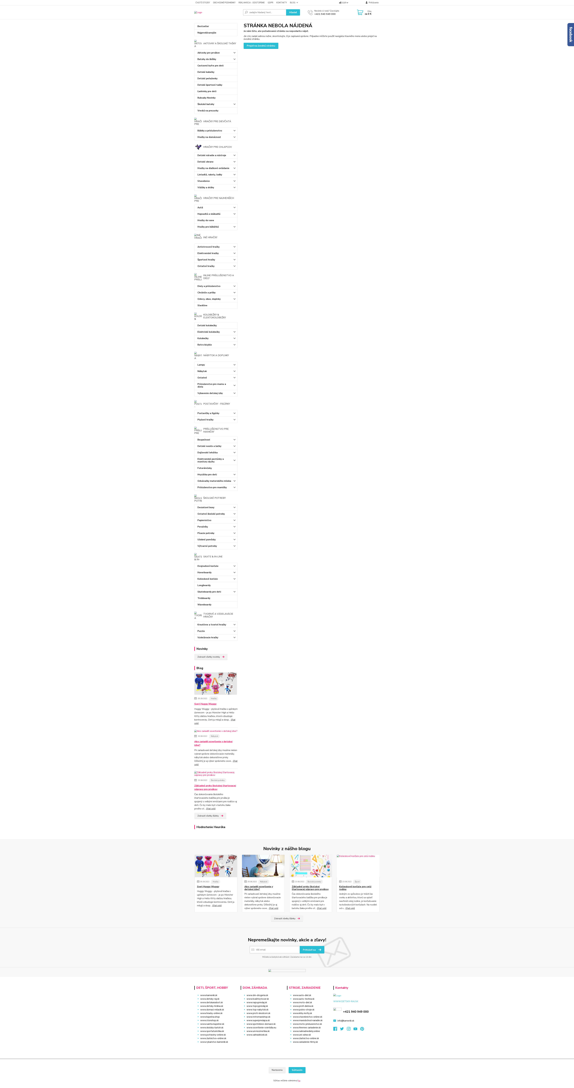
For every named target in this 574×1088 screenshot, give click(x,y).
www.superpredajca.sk (258, 1020)
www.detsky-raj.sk (209, 998)
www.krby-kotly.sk (302, 1013)
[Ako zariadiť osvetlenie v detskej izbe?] (215, 731)
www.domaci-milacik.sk (212, 1009)
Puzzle (201, 631)
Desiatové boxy (205, 507)
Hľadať (293, 12)
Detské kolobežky (207, 325)
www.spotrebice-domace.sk (261, 1024)
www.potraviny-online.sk (213, 1034)
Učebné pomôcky (206, 539)
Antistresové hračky (208, 246)
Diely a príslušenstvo (208, 286)
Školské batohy (205, 104)
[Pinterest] (362, 1029)
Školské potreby (218, 780)
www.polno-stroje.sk (303, 1009)
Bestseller (203, 26)
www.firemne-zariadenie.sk (307, 1027)
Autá (200, 207)
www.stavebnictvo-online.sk (307, 1016)
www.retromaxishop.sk (258, 1016)
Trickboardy (203, 598)
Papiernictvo (204, 520)
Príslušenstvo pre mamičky (212, 487)
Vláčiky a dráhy (205, 187)
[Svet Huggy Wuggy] (215, 684)
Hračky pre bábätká (208, 226)
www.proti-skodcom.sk (258, 1013)
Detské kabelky (205, 72)
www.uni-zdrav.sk (302, 1034)
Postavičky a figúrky (208, 413)
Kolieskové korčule (207, 578)
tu (299, 1080)
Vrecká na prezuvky (207, 110)
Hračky (214, 698)
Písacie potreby (205, 533)
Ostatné (202, 377)
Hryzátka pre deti (207, 474)
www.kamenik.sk (208, 995)
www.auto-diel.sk (302, 995)
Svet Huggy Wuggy (205, 704)
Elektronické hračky (208, 253)
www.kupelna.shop (210, 1016)
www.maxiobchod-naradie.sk (307, 1020)
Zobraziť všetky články (208, 815)
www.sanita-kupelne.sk (212, 1024)
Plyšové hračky (205, 419)
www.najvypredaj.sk (257, 1002)
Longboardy (204, 585)
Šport (357, 881)
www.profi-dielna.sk (303, 1006)
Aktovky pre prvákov (208, 52)
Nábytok (202, 371)
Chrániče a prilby (206, 292)
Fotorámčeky (204, 468)
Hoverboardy (204, 572)
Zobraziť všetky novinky (208, 656)
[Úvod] (217, 12)
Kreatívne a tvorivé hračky (211, 624)
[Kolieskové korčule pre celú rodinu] (358, 866)
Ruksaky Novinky (206, 97)
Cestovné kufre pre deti (210, 65)
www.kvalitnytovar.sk (258, 998)
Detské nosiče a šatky (209, 446)
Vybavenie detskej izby (210, 393)
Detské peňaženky (207, 78)
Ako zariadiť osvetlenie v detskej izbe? (213, 743)
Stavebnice (203, 181)
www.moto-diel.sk (302, 1002)
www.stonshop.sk (209, 1020)
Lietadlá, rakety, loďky (209, 174)
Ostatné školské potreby (211, 513)
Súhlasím (297, 1070)
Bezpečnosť (203, 439)
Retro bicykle (204, 344)
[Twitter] (343, 1029)
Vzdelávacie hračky (207, 637)
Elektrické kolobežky (208, 331)
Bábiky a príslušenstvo (209, 130)
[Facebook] (336, 1029)
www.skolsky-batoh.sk (211, 1027)
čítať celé (211, 808)
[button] (262, 1041)
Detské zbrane (205, 161)
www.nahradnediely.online (306, 1031)
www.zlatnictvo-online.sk (213, 1038)
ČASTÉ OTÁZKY (203, 2)
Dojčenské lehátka (207, 452)
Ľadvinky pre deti (206, 91)
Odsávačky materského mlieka (214, 480)
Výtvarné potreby (207, 546)
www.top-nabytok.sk (257, 1009)
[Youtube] (357, 1029)
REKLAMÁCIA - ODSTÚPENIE (252, 2)
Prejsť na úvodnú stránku (261, 45)
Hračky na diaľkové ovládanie (213, 168)
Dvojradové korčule (207, 566)
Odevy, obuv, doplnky (209, 299)
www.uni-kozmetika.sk (258, 1031)
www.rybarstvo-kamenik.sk (214, 1041)
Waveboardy (204, 604)
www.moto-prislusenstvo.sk (307, 1024)
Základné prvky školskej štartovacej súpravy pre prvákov (215, 787)
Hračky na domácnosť (209, 137)
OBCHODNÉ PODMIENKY (224, 2)
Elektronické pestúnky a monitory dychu (210, 460)
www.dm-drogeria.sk (257, 995)
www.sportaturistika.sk (212, 1031)
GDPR (270, 2)
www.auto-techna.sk (303, 998)
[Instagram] (350, 1029)
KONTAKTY (281, 2)
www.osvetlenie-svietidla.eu (261, 1027)
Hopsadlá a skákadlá (208, 213)
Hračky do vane (205, 220)
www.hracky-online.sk (211, 1013)
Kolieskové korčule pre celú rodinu (355, 888)
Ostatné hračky (206, 266)
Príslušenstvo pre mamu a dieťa (211, 385)
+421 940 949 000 (325, 14)
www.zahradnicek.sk (257, 1034)
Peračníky (202, 526)
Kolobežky (203, 338)
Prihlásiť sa (309, 949)
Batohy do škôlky (206, 59)
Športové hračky (206, 259)
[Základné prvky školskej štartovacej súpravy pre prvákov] (216, 774)
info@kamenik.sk (346, 1020)
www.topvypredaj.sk (257, 1006)
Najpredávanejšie (206, 32)
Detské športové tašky (209, 84)
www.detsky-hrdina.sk (211, 1006)
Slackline (202, 305)
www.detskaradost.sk (211, 1002)
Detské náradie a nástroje (211, 155)
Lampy (201, 364)
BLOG (292, 2)
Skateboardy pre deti (209, 591)
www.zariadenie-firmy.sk (305, 1041)
